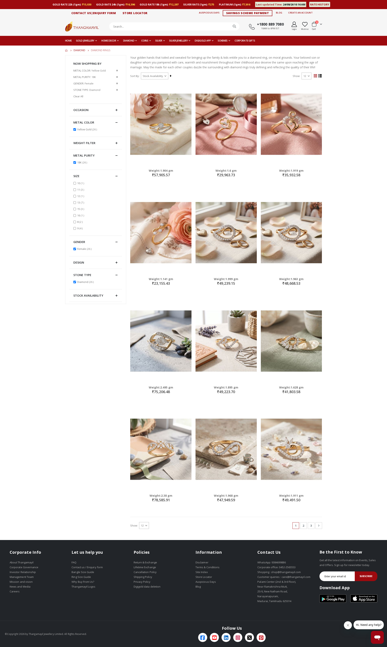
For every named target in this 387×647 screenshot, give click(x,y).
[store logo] (82, 26)
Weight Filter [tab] (84, 143)
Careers (15, 591)
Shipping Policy (143, 577)
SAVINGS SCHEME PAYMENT (247, 13)
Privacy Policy (142, 582)
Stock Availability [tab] (88, 295)
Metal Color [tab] (83, 122)
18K (82, 162)
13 (81, 202)
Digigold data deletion (147, 586)
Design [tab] (78, 262)
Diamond (79, 50)
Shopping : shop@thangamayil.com (279, 572)
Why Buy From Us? (83, 582)
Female (85, 249)
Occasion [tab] (80, 110)
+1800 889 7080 (270, 24)
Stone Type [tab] (82, 275)
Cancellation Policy (145, 572)
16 (81, 215)
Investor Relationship (23, 572)
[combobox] (174, 26)
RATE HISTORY (319, 4)
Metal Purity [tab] (84, 155)
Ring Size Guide (81, 577)
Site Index (202, 572)
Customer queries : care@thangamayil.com (283, 577)
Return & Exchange (145, 562)
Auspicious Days (209, 12)
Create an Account (300, 12)
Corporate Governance (24, 567)
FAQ (74, 562)
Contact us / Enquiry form (87, 567)
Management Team (22, 577)
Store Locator (204, 577)
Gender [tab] (79, 242)
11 (81, 189)
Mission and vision (21, 582)
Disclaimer (202, 562)
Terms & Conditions (208, 567)
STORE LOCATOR (135, 13)
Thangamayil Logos (83, 586)
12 (81, 196)
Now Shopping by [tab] (87, 63)
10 (81, 183)
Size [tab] (76, 176)
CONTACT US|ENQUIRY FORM (93, 13)
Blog (279, 12)
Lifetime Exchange (145, 567)
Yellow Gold (87, 129)
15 (81, 209)
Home (66, 50)
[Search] (234, 26)
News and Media (20, 586)
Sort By (134, 76)
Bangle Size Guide (83, 572)
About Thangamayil (21, 562)
